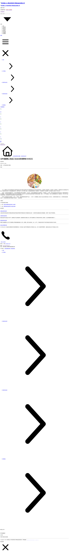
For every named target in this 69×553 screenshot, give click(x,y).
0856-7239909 (3, 241)
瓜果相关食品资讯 (3, 215)
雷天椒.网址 (13, 248)
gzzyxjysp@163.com (6, 245)
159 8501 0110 (7, 243)
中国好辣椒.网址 (7, 248)
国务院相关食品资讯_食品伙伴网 (9, 206)
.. (0, 111)
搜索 (1, 35)
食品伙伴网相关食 (3, 225)
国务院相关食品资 (3, 220)
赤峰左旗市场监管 (3, 211)
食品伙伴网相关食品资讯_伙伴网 (9, 204)
